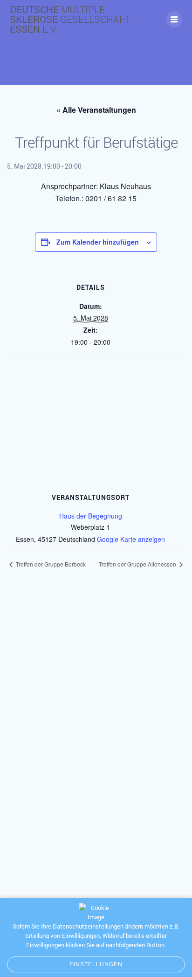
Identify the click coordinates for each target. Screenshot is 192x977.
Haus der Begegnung (90, 515)
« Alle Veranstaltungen (96, 109)
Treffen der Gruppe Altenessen (138, 564)
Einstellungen (96, 964)
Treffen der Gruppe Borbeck (50, 564)
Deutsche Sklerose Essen (70, 19)
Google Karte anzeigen (131, 539)
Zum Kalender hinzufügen (97, 241)
